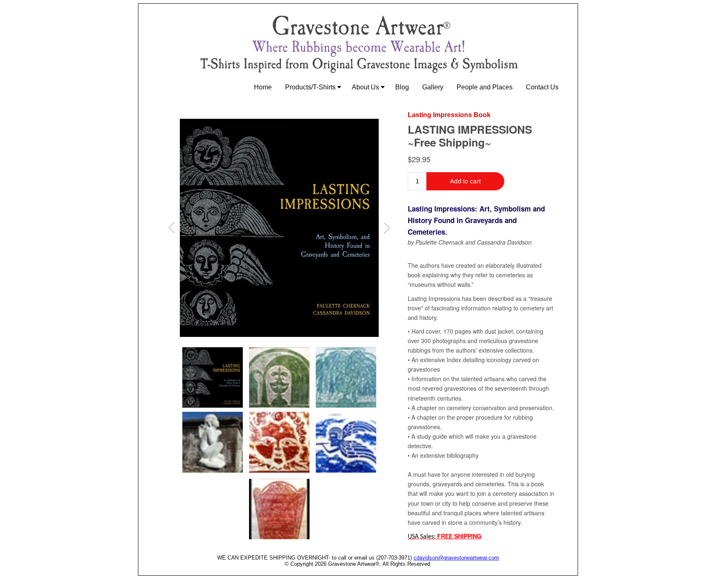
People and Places (485, 87)
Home (263, 87)
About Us (366, 87)
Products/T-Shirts (311, 87)
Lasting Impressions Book (449, 114)
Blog (402, 87)
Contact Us (542, 87)
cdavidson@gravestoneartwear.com (456, 558)
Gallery (432, 87)
